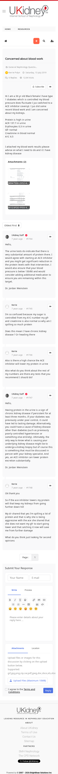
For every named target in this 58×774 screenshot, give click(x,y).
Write (14, 590)
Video (44, 599)
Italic (15, 599)
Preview (28, 590)
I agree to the (21, 690)
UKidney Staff (18, 235)
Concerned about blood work (24, 58)
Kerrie (14, 305)
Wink (35, 608)
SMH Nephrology (29, 751)
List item (23, 604)
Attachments (18, 648)
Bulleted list (13, 604)
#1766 (29, 355)
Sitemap (29, 741)
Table (28, 604)
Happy (10, 608)
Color (25, 599)
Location (35, 648)
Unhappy (30, 608)
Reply (48, 690)
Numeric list (18, 604)
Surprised (20, 608)
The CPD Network (29, 755)
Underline (20, 599)
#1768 (29, 488)
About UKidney (29, 727)
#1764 (29, 239)
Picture (39, 599)
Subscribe (39, 86)
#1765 (29, 309)
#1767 (29, 398)
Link (34, 599)
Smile (15, 608)
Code (42, 604)
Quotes (37, 604)
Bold (10, 599)
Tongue (25, 608)
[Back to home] (29, 11)
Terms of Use (29, 732)
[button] (4, 11)
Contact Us (29, 736)
